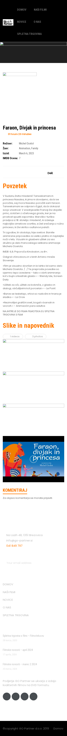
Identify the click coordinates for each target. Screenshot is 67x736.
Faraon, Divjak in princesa (29, 128)
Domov (58, 728)
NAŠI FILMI (40, 9)
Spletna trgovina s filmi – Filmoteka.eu (23, 635)
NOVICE (21, 21)
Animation (24, 148)
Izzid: (6, 153)
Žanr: (6, 148)
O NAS (37, 21)
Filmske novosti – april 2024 (18, 650)
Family (34, 148)
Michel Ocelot (26, 143)
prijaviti (48, 498)
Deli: (50, 173)
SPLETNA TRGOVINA (29, 34)
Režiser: (8, 143)
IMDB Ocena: (10, 158)
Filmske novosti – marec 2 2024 (20, 664)
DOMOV (21, 9)
